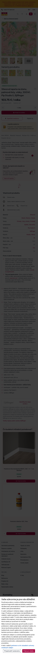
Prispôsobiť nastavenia (12, 651)
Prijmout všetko (28, 651)
